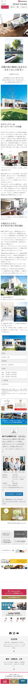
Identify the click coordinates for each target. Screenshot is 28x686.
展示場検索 (24, 4)
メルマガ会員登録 (5, 681)
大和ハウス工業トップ (14, 674)
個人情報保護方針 (9, 676)
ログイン (12, 7)
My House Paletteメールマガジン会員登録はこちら (14, 592)
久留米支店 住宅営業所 (15, 494)
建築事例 (23, 681)
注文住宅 (3, 4)
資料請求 (17, 4)
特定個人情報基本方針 (18, 676)
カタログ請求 (14, 681)
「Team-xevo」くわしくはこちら (13, 499)
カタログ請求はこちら (14, 597)
